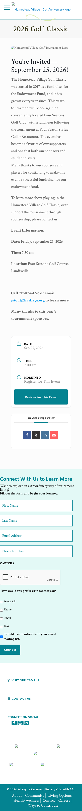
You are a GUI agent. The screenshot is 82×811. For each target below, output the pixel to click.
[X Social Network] (36, 435)
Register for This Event (42, 381)
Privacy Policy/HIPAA (59, 789)
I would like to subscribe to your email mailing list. (30, 636)
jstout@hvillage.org (28, 300)
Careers (64, 800)
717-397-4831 (20, 704)
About (17, 795)
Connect (10, 649)
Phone (8, 609)
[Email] (54, 435)
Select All (10, 601)
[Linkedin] (45, 435)
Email (7, 618)
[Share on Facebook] (27, 435)
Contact (49, 800)
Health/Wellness (26, 800)
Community (34, 795)
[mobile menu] (7, 8)
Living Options (60, 795)
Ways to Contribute (43, 805)
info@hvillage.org (23, 708)
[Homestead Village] (41, 9)
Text (6, 626)
